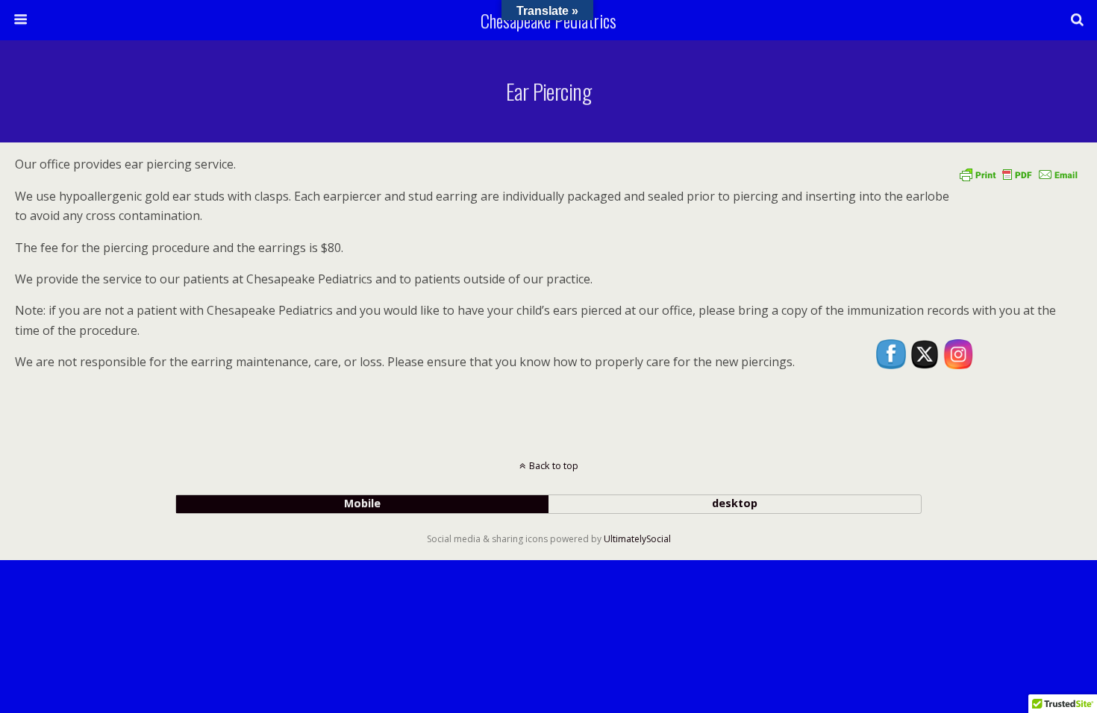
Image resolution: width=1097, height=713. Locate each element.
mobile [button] (362, 503)
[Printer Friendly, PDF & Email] (1018, 174)
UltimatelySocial (637, 539)
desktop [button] (734, 503)
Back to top (553, 465)
